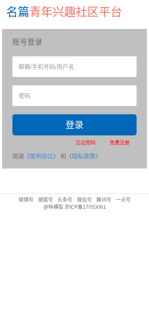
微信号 (84, 200)
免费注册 (120, 143)
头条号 (65, 200)
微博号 (26, 200)
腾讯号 (103, 200)
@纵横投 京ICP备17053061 (74, 207)
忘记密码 (86, 143)
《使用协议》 (41, 156)
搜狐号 (45, 200)
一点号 (123, 200)
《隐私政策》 (83, 156)
